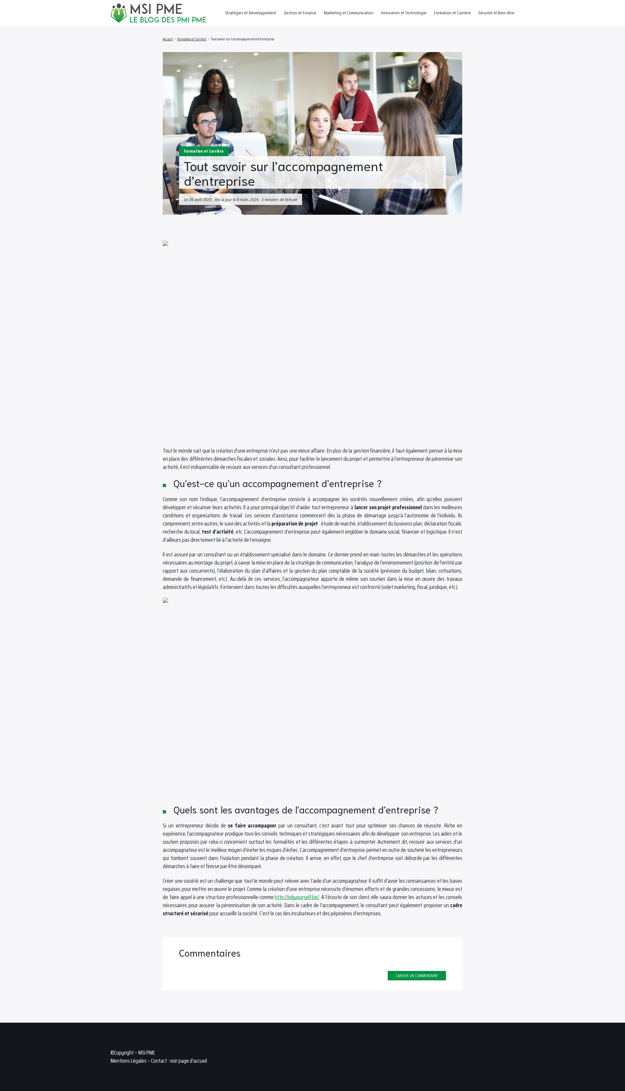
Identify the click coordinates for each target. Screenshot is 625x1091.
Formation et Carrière (452, 12)
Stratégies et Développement (250, 12)
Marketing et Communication (348, 12)
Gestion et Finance (300, 12)
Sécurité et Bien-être (496, 12)
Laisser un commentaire (417, 975)
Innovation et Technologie (403, 12)
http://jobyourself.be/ (297, 897)
